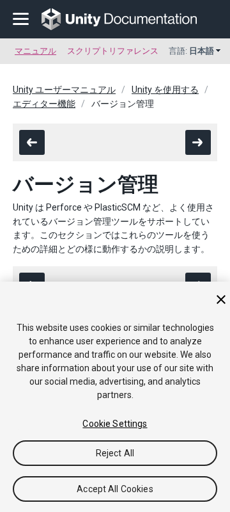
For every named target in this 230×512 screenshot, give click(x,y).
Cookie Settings (114, 424)
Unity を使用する (165, 89)
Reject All (115, 453)
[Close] (221, 299)
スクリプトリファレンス (112, 51)
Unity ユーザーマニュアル (64, 89)
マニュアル (35, 51)
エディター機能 (44, 104)
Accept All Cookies (115, 489)
